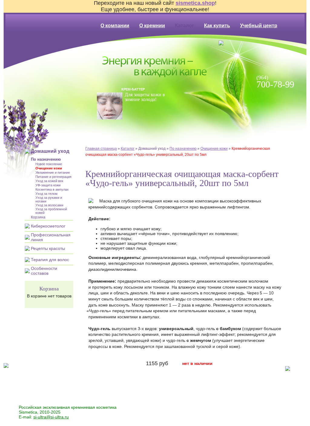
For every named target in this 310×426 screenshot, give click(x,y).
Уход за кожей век (49, 181)
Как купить (217, 25)
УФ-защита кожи (48, 185)
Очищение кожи (214, 148)
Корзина (38, 217)
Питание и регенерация (53, 177)
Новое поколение (48, 164)
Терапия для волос (50, 259)
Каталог (127, 148)
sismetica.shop (195, 3)
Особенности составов (44, 271)
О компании (115, 25)
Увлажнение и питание (52, 172)
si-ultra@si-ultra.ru (51, 417)
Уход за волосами (49, 205)
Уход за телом (46, 193)
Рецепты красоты (48, 248)
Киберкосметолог (48, 226)
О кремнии (152, 25)
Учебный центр (258, 25)
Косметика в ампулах (52, 189)
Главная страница (101, 148)
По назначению (183, 148)
